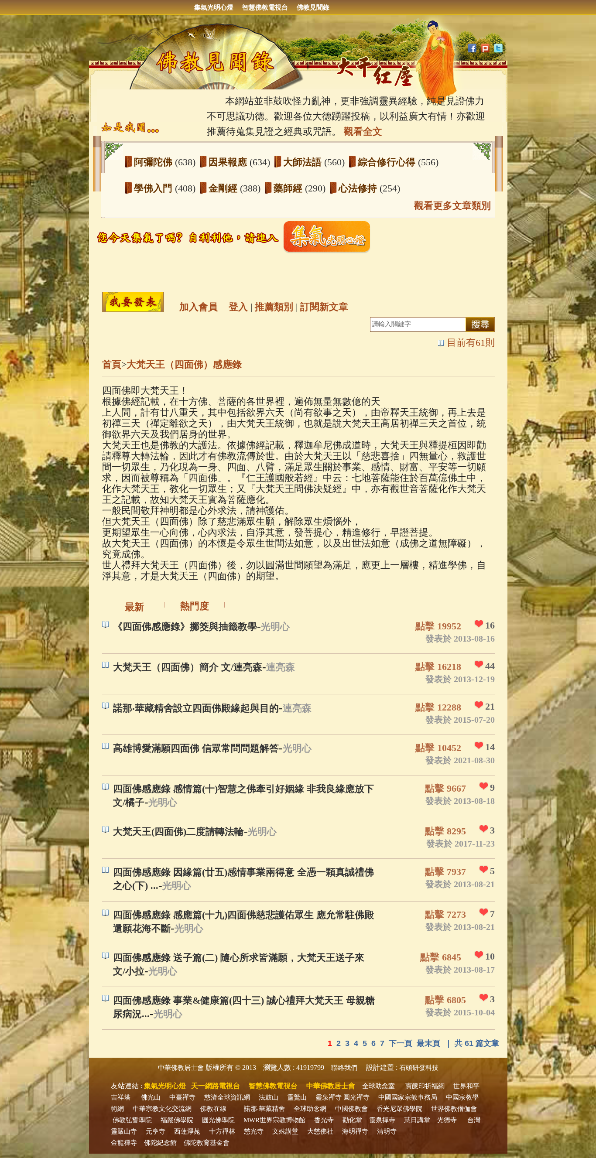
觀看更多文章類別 (452, 205)
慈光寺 (254, 1131)
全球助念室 (378, 1086)
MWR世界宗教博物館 (274, 1120)
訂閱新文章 (324, 306)
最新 (134, 606)
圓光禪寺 (356, 1097)
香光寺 (324, 1120)
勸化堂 (352, 1120)
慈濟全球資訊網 (227, 1097)
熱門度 (194, 606)
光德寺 (447, 1120)
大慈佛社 (320, 1131)
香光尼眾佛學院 (399, 1108)
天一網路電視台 (215, 1086)
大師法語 (303, 162)
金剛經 (224, 188)
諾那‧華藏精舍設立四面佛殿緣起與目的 (196, 708)
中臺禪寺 (182, 1097)
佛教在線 (213, 1108)
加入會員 (198, 306)
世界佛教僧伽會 (454, 1108)
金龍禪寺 (124, 1142)
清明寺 (387, 1131)
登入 (238, 306)
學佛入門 (154, 188)
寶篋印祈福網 (425, 1086)
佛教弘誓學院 (132, 1120)
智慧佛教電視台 (265, 7)
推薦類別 (274, 306)
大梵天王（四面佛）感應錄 (184, 364)
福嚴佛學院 (177, 1120)
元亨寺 (155, 1131)
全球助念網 (310, 1108)
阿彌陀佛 (154, 162)
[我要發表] (133, 302)
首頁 (111, 364)
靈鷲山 (297, 1097)
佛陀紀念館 (160, 1142)
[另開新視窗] (236, 251)
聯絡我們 (344, 1067)
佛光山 (151, 1097)
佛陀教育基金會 (206, 1142)
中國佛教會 (351, 1108)
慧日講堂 (417, 1120)
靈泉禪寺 (328, 1097)
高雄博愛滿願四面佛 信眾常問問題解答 (196, 748)
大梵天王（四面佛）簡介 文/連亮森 (187, 667)
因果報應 (229, 162)
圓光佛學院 (218, 1120)
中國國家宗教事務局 (407, 1097)
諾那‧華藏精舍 (264, 1108)
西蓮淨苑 (187, 1131)
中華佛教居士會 (181, 1067)
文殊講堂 (285, 1131)
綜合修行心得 (388, 162)
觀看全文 (363, 131)
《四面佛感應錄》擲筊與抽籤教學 (185, 626)
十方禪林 (222, 1131)
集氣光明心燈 (213, 7)
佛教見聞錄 (313, 7)
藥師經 (289, 188)
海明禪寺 (355, 1131)
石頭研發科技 (418, 1067)
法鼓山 (268, 1097)
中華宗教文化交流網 (162, 1108)
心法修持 (359, 188)
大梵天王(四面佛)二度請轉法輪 (178, 831)
